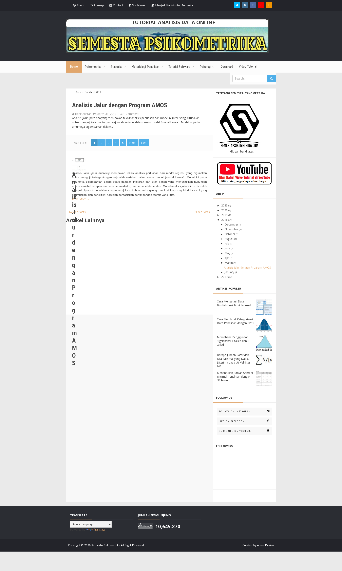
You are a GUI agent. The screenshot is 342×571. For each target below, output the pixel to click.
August (229, 239)
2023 (224, 205)
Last (143, 143)
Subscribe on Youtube (235, 431)
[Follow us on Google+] (261, 5)
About (80, 5)
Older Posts (202, 212)
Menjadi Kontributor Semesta (173, 5)
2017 (224, 277)
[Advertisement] (139, 270)
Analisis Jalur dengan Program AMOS (119, 105)
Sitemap (98, 5)
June (228, 248)
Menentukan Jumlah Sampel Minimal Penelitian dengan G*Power (235, 376)
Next (132, 143)
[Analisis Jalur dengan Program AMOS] (79, 163)
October (230, 234)
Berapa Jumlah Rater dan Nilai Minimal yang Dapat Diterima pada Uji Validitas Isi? (234, 360)
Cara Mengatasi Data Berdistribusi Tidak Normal (234, 303)
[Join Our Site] (269, 5)
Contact (117, 5)
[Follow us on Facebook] (253, 5)
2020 (224, 210)
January (230, 272)
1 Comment (131, 114)
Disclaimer (138, 5)
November (232, 229)
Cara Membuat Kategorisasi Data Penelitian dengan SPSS (235, 321)
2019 (224, 215)
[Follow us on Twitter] (237, 5)
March (229, 263)
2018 (224, 220)
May (228, 253)
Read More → (81, 199)
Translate (99, 529)
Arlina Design (265, 545)
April (228, 258)
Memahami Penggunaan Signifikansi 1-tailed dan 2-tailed (233, 340)
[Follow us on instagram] (245, 5)
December (232, 224)
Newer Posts (77, 212)
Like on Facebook (231, 421)
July (227, 243)
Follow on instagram (235, 411)
